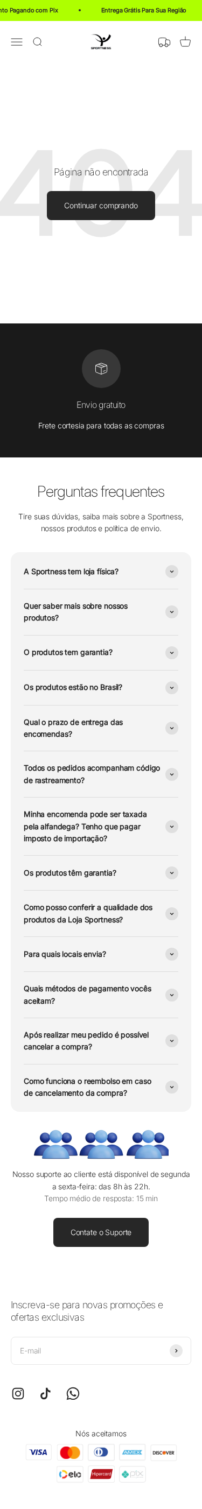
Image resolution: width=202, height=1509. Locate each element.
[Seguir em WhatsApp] (73, 1393)
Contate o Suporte (101, 1232)
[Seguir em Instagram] (18, 1393)
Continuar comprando (100, 205)
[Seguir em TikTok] (45, 1393)
